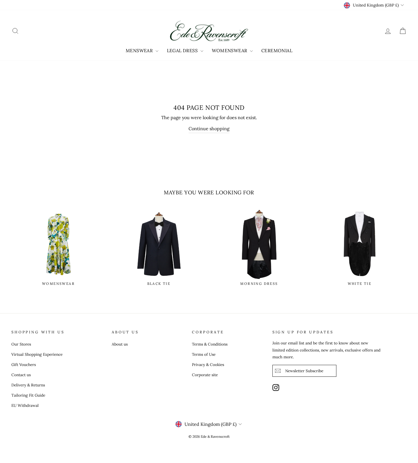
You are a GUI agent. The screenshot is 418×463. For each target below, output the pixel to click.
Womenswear (230, 50)
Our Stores (21, 344)
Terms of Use (204, 354)
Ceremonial (276, 50)
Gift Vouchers (23, 364)
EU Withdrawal (25, 405)
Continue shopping (209, 128)
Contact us (21, 374)
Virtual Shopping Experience (37, 354)
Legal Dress (183, 50)
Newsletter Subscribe (304, 370)
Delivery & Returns (28, 385)
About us (120, 344)
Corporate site (205, 374)
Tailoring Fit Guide (28, 395)
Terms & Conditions (209, 344)
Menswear (140, 50)
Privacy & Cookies (208, 364)
